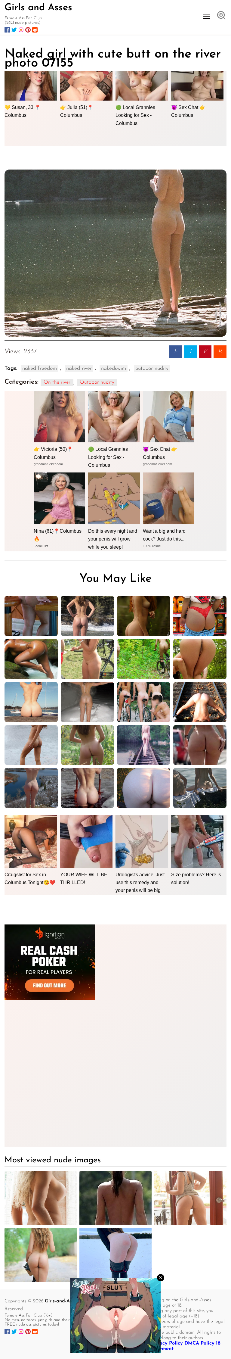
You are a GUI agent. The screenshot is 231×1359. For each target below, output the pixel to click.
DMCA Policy (199, 1343)
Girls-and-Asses (62, 1301)
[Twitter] (14, 30)
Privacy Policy (166, 1343)
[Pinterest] (28, 30)
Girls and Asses (38, 8)
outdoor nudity (151, 368)
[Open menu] (206, 16)
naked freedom (39, 368)
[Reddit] (35, 30)
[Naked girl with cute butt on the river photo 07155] (115, 253)
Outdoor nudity (97, 382)
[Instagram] (21, 30)
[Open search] (221, 16)
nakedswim (113, 368)
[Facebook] (7, 30)
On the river (57, 382)
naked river (79, 368)
